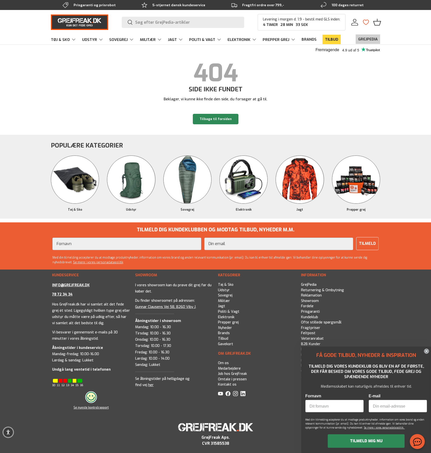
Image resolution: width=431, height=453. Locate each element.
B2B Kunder (311, 344)
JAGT (172, 39)
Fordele (307, 306)
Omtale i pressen (232, 379)
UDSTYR (89, 39)
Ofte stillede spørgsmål (321, 322)
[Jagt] (299, 179)
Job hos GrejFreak (232, 374)
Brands (224, 333)
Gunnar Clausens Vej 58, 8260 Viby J (165, 306)
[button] (377, 22)
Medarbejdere (229, 368)
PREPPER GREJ (276, 39)
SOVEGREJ (118, 39)
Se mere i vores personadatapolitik (98, 262)
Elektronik (244, 210)
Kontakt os (227, 384)
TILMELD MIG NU (366, 441)
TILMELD (367, 243)
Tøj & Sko (75, 210)
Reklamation (311, 295)
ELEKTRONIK (238, 39)
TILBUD (331, 39)
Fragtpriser (310, 327)
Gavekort (225, 344)
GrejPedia (309, 284)
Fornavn (313, 396)
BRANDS (309, 39)
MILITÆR (148, 39)
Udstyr (131, 210)
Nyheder (225, 327)
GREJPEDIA (368, 39)
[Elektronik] (243, 179)
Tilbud (223, 338)
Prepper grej (356, 210)
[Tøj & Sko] (75, 179)
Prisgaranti (310, 311)
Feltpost (308, 333)
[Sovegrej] (187, 179)
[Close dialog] (426, 351)
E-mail (374, 396)
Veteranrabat (312, 338)
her (151, 385)
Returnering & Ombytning (322, 290)
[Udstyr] (131, 179)
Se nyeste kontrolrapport (91, 407)
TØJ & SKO (60, 39)
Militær (224, 301)
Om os (223, 363)
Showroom (310, 301)
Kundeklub (309, 317)
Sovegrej (187, 210)
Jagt (299, 210)
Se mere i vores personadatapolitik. (384, 427)
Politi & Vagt (228, 311)
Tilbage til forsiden (216, 119)
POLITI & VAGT (202, 39)
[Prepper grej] (356, 179)
